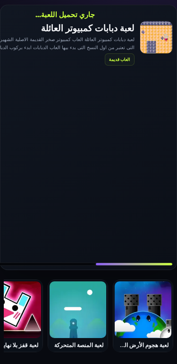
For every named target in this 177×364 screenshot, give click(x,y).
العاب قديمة (119, 59)
